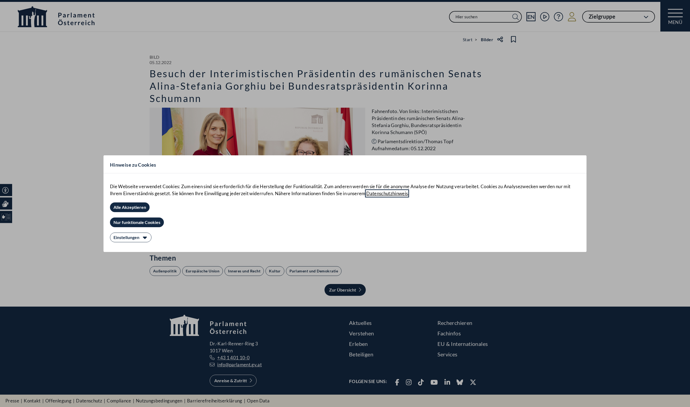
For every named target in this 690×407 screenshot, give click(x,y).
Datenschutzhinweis (387, 193)
